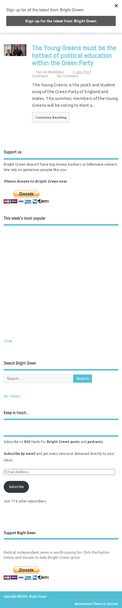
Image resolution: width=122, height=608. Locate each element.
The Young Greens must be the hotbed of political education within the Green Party (74, 55)
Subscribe (16, 487)
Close (8, 341)
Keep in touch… (16, 412)
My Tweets (12, 396)
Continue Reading (51, 117)
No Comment (68, 76)
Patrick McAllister (50, 72)
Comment (40, 76)
